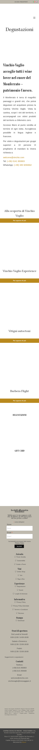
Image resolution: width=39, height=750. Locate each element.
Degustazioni (21, 586)
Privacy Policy (19, 543)
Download (21, 620)
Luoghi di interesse (21, 594)
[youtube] (21, 747)
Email (10, 532)
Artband (24, 742)
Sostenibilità (21, 560)
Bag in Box (21, 579)
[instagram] (17, 747)
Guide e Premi (21, 564)
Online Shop (21, 571)
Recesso (21, 613)
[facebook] (13, 747)
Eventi (21, 590)
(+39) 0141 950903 (15, 161)
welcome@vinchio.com (13, 157)
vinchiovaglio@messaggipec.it (19, 681)
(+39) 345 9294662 (23, 165)
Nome (9, 524)
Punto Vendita (21, 557)
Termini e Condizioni (21, 609)
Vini (21, 575)
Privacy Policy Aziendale (21, 606)
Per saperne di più (19, 220)
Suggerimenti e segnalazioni (14, 657)
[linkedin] (25, 747)
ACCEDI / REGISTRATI (21, 2)
